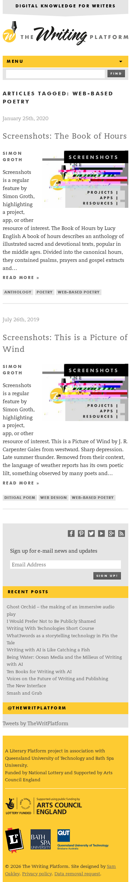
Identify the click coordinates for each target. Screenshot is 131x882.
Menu (15, 61)
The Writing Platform (65, 33)
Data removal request (77, 874)
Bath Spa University (41, 839)
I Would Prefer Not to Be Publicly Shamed (51, 621)
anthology (18, 292)
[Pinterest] (81, 533)
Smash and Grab (24, 693)
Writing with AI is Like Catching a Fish (48, 650)
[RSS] (121, 533)
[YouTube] (101, 533)
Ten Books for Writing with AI (39, 672)
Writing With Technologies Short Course (50, 628)
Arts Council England (43, 806)
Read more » (21, 278)
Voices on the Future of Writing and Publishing (58, 679)
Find (116, 73)
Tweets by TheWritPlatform (35, 723)
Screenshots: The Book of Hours (65, 136)
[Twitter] (91, 533)
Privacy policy (37, 874)
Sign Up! (107, 575)
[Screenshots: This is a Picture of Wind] (85, 419)
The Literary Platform (14, 840)
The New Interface (26, 686)
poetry (45, 292)
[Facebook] (71, 533)
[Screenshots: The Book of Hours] (85, 206)
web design (53, 498)
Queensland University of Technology (82, 839)
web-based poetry (79, 292)
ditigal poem (19, 498)
